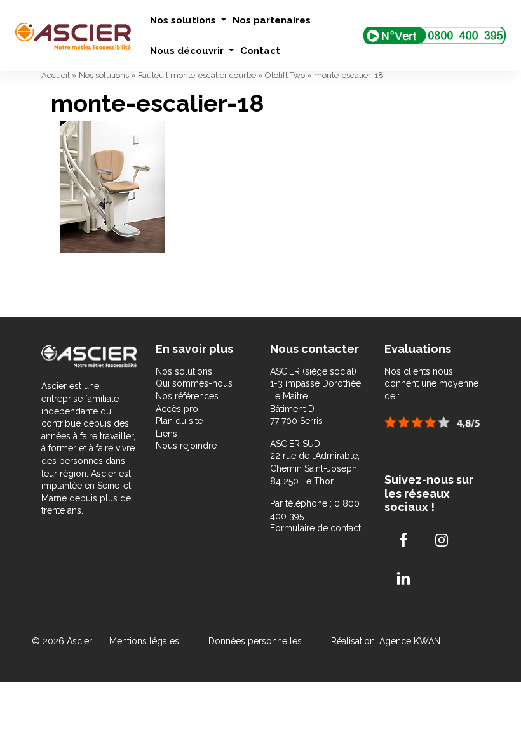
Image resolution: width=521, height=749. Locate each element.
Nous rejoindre (186, 446)
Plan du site (179, 421)
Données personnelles (255, 641)
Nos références (187, 396)
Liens (166, 433)
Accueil (55, 75)
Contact (260, 50)
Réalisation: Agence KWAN (385, 641)
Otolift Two (285, 75)
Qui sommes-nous (194, 383)
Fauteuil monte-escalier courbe (197, 75)
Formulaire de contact (315, 528)
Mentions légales (145, 641)
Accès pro (177, 409)
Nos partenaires (272, 20)
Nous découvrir (188, 50)
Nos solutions (184, 20)
